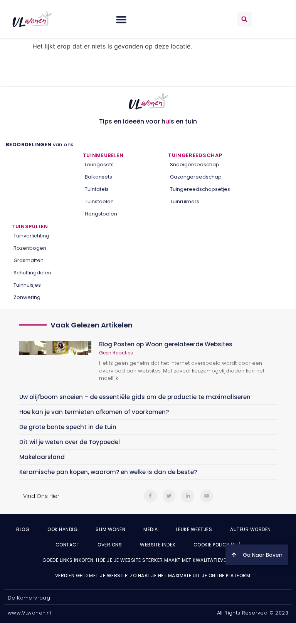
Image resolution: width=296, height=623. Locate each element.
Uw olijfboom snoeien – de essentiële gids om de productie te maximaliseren (135, 397)
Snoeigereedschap (194, 164)
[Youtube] (206, 496)
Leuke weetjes (194, 529)
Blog (22, 529)
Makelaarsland (42, 457)
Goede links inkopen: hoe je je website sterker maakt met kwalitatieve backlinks (148, 560)
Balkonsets (98, 176)
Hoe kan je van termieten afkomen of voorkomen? (94, 412)
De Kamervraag (29, 597)
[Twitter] (169, 496)
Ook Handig (62, 529)
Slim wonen (110, 529)
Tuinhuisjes (27, 285)
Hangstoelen (101, 213)
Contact (68, 544)
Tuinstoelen (99, 201)
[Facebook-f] (150, 496)
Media (150, 529)
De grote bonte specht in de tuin (67, 427)
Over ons (110, 544)
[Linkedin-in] (187, 496)
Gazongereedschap (196, 176)
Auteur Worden (250, 529)
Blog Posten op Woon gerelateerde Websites (165, 344)
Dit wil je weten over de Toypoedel (69, 442)
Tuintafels (97, 189)
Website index (157, 544)
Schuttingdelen (32, 272)
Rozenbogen (29, 248)
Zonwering (26, 297)
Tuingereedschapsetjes (200, 189)
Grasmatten (28, 260)
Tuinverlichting (31, 235)
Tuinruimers (184, 201)
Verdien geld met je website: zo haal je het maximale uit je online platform (153, 575)
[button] (121, 19)
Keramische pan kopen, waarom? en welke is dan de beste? (108, 472)
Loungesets (99, 164)
